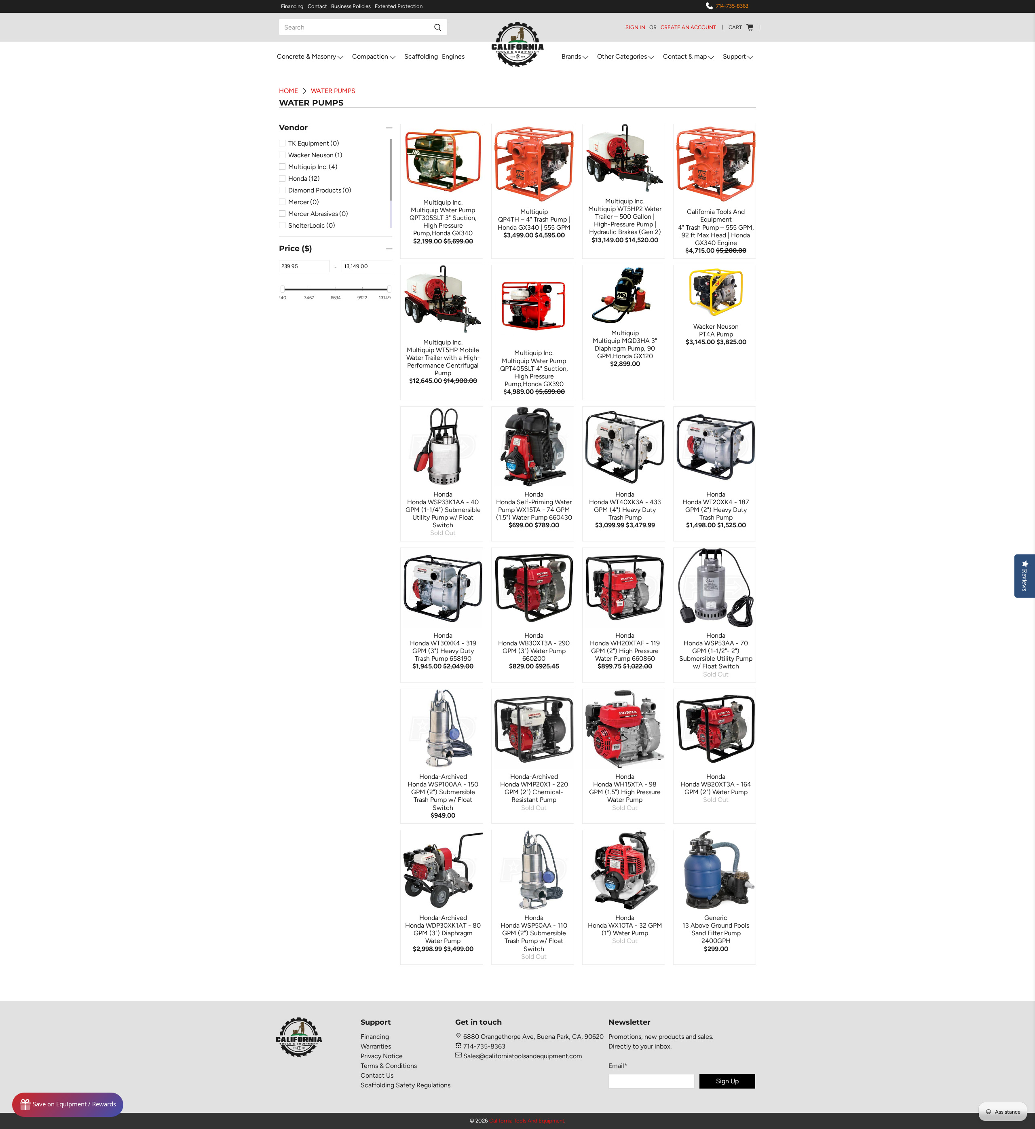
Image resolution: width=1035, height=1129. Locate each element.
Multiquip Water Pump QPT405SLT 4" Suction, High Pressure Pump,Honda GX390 (534, 372)
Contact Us (377, 1075)
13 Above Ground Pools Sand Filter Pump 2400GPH (715, 933)
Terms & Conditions (389, 1066)
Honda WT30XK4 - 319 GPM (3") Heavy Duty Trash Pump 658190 (443, 650)
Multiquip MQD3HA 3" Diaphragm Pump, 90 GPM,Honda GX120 (625, 348)
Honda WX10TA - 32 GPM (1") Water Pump (625, 929)
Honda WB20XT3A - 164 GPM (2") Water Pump (715, 788)
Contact (317, 6)
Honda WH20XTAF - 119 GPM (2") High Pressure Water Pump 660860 (625, 650)
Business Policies (351, 6)
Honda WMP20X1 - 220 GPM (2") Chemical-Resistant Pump (534, 791)
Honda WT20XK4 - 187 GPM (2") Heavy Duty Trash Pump (715, 509)
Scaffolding (421, 56)
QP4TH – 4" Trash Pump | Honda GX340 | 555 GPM (534, 223)
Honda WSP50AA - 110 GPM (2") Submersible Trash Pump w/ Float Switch (534, 937)
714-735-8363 (732, 6)
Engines (453, 56)
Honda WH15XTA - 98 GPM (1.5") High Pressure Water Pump (625, 791)
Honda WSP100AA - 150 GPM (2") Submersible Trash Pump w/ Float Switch (443, 796)
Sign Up (727, 1081)
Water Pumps (333, 91)
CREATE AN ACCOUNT (688, 27)
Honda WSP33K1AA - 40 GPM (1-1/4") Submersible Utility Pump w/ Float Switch (443, 513)
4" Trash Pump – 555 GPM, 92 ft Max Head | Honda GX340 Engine (716, 235)
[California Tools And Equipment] (517, 45)
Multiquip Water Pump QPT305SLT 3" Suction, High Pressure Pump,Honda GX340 (443, 221)
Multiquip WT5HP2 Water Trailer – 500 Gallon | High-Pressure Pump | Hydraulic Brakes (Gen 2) (624, 220)
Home (288, 91)
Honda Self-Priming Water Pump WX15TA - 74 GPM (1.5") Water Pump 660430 (534, 509)
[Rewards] (67, 1105)
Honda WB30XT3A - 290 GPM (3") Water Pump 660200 (534, 650)
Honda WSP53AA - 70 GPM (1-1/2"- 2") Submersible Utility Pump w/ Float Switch (715, 654)
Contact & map (685, 56)
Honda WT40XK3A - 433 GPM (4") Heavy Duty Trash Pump (625, 509)
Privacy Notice (382, 1056)
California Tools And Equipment (526, 1120)
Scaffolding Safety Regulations (405, 1085)
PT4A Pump (716, 334)
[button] (293, 128)
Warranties (376, 1046)
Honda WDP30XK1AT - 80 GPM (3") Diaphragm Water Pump (443, 933)
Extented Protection (398, 6)
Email (617, 1066)
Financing (292, 6)
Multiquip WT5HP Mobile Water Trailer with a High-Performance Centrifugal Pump (443, 361)
